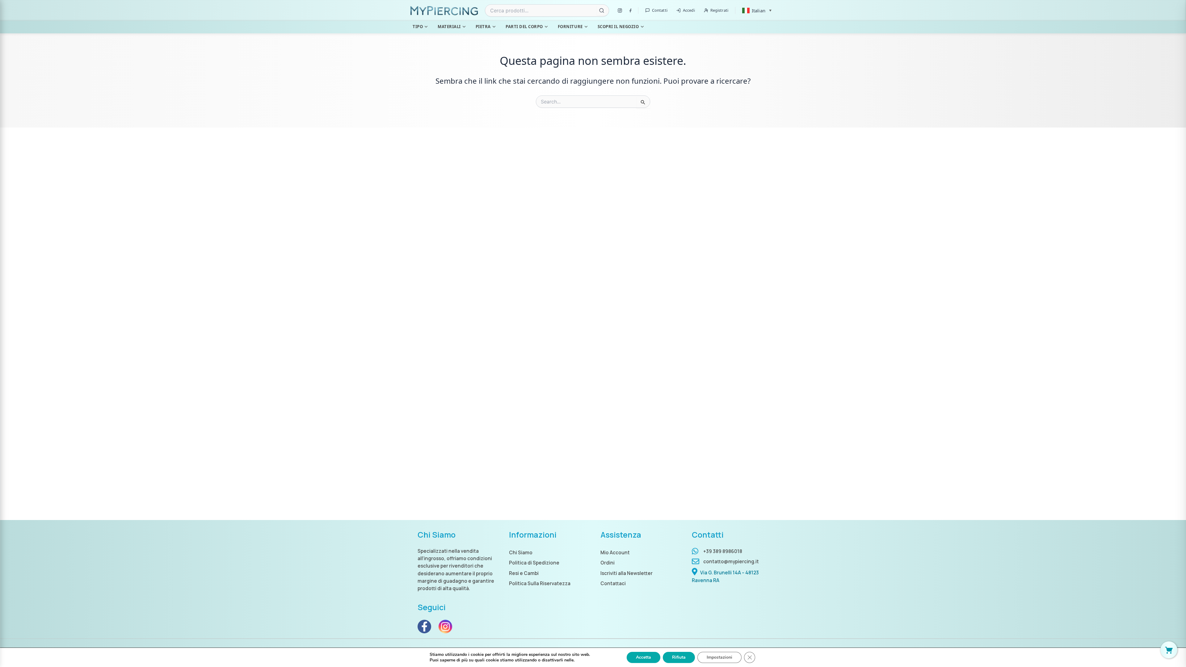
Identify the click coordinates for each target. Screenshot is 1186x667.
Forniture (570, 26)
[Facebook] (630, 10)
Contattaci (613, 583)
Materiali (449, 26)
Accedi (689, 10)
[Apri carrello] (1168, 649)
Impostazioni (719, 657)
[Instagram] (620, 10)
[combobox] (547, 10)
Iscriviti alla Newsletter (626, 573)
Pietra (483, 26)
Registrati (719, 10)
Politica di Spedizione (534, 563)
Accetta (643, 657)
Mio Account (615, 552)
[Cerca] (602, 10)
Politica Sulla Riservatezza (539, 583)
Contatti (659, 10)
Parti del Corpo (524, 26)
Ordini (607, 563)
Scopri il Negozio (618, 26)
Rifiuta (679, 657)
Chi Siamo (520, 552)
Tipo (418, 26)
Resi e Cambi (524, 573)
